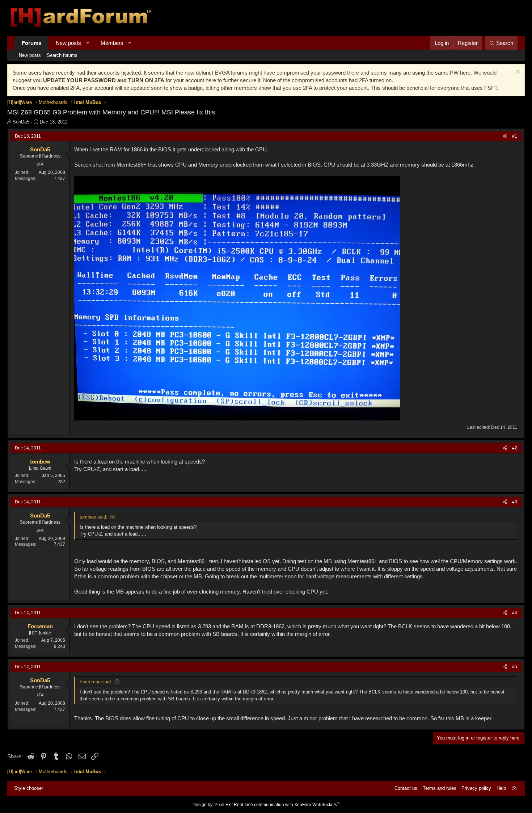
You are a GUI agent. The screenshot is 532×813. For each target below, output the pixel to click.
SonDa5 (21, 122)
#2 (514, 447)
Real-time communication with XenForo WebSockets (286, 804)
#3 (514, 501)
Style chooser (28, 788)
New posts (68, 43)
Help (501, 788)
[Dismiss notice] (517, 72)
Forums (31, 43)
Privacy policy (476, 788)
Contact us (405, 788)
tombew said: (93, 517)
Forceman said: (96, 681)
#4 (514, 612)
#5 (514, 666)
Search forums (62, 55)
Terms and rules (439, 788)
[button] (87, 43)
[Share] (505, 136)
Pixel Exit (224, 804)
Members (112, 43)
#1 (514, 136)
